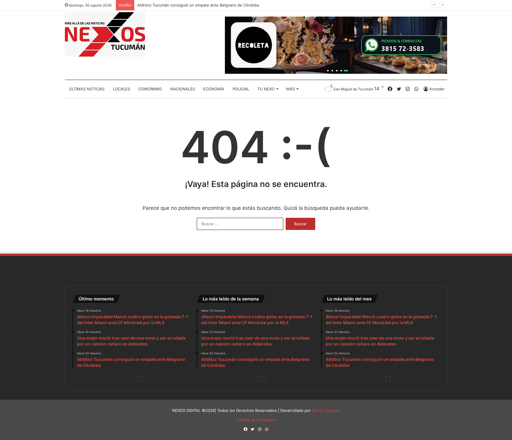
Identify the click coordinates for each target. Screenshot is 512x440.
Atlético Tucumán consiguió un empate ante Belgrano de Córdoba (198, 4)
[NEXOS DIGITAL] (105, 34)
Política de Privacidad (256, 419)
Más (290, 89)
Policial (241, 89)
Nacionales (182, 89)
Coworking (150, 89)
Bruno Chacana (326, 410)
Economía (213, 89)
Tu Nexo (266, 89)
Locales (121, 89)
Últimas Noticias (87, 89)
